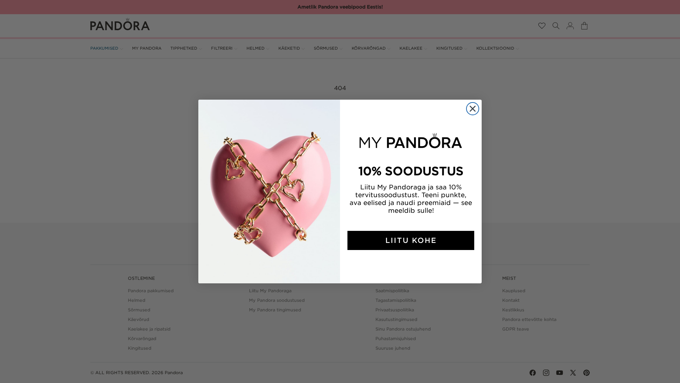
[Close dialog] (472, 108)
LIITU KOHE (411, 240)
